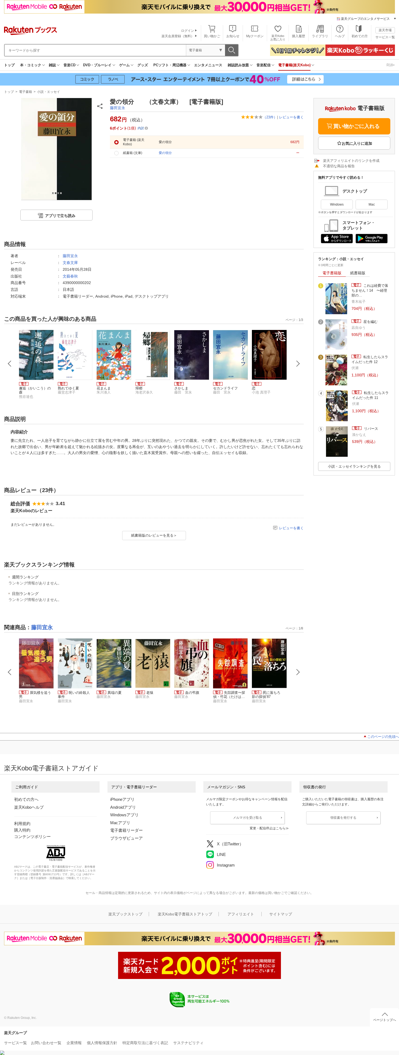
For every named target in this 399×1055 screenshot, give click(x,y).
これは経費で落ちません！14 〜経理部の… (370, 291)
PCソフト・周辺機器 (169, 65)
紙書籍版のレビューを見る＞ (154, 535)
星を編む (370, 322)
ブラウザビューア (126, 838)
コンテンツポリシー (32, 836)
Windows (337, 204)
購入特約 (22, 830)
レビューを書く (291, 117)
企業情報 (74, 1043)
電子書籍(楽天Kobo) (294, 65)
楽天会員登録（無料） (178, 36)
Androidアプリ (123, 807)
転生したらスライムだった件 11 (370, 395)
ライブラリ (320, 36)
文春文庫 (70, 262)
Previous (10, 363)
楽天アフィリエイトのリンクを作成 (351, 161)
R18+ (391, 65)
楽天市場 (385, 30)
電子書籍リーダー (126, 830)
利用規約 (22, 823)
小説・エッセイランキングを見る (354, 466)
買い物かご (212, 36)
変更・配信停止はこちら (268, 828)
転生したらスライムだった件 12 (370, 359)
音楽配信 (263, 65)
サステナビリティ (188, 1043)
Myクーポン (255, 36)
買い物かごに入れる (356, 126)
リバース (370, 429)
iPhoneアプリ (122, 799)
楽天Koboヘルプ (29, 807)
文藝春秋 (70, 276)
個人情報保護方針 (102, 1043)
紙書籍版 (357, 273)
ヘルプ (340, 36)
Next (298, 363)
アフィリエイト (240, 914)
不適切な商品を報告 (339, 166)
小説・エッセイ (48, 92)
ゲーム (124, 65)
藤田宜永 (117, 108)
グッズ (142, 65)
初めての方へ (26, 799)
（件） (270, 117)
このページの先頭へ (383, 737)
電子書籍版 (331, 273)
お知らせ (232, 36)
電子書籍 (25, 92)
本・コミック (30, 65)
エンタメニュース (208, 65)
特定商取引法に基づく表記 (145, 1043)
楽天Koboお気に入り (277, 37)
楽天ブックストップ (125, 914)
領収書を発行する (343, 818)
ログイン (187, 31)
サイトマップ (280, 914)
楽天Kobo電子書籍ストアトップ (185, 914)
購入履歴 (298, 36)
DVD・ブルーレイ (97, 65)
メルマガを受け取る (247, 818)
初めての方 (360, 36)
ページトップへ (384, 1020)
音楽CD (69, 65)
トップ (9, 65)
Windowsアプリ (124, 814)
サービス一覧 (385, 37)
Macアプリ (120, 822)
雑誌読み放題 (238, 65)
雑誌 (52, 65)
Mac (372, 204)
